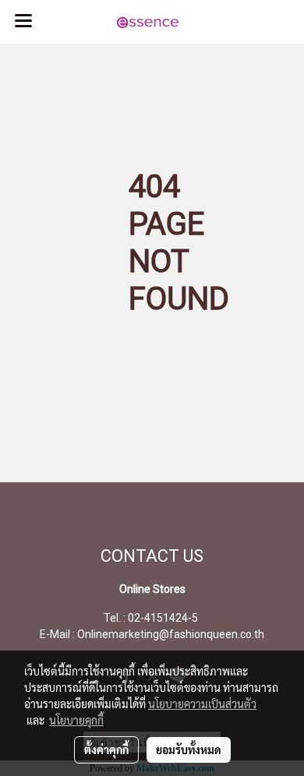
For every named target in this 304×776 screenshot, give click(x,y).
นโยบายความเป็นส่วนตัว (202, 704)
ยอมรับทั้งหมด (188, 749)
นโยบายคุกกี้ (76, 720)
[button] (241, 21)
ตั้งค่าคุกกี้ (106, 749)
